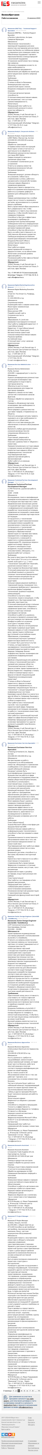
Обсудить (31, 1425)
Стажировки (32, 1441)
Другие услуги (33, 1450)
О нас (30, 1418)
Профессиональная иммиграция (12, 1441)
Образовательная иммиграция (11, 1443)
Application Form (10, 1405)
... (35, 1391)
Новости (31, 1420)
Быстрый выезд (33, 1448)
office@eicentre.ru (26, 1407)
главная (4, 11)
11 (39, 1391)
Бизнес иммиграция (8, 1446)
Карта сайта (5, 1429)
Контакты (31, 1422)
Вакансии (10, 11)
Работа (4, 1448)
